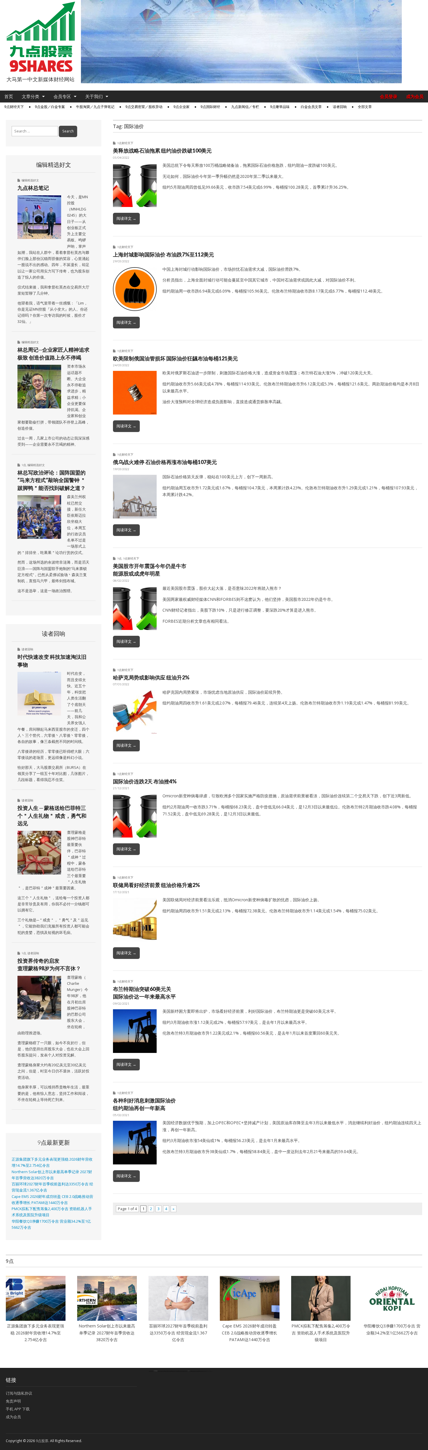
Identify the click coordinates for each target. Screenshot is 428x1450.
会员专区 (62, 96)
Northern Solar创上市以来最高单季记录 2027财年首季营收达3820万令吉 (107, 1332)
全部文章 (365, 107)
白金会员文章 (311, 107)
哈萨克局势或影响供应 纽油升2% (151, 677)
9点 (119, 558)
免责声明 (13, 1401)
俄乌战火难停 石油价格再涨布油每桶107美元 (165, 462)
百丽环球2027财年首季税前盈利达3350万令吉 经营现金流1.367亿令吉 (178, 1332)
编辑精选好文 (30, 180)
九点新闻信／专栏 (245, 107)
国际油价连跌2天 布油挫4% (145, 781)
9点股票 (42, 1440)
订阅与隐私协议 (19, 1393)
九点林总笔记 (33, 188)
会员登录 (388, 96)
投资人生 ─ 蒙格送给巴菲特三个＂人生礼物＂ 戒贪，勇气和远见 (51, 815)
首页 (8, 96)
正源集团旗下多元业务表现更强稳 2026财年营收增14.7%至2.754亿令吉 (35, 1332)
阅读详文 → (126, 218)
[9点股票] (40, 37)
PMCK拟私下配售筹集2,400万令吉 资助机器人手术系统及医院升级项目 (320, 1332)
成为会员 (415, 96)
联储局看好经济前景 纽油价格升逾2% (156, 885)
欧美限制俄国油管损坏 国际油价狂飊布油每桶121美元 (175, 358)
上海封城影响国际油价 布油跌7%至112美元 (163, 254)
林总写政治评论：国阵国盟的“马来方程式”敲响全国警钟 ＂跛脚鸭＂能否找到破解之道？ (51, 480)
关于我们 (94, 96)
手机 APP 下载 (18, 1409)
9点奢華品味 (280, 107)
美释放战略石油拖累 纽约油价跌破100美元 (162, 150)
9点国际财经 (210, 107)
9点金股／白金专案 (50, 107)
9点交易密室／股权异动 (143, 107)
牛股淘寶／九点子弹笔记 (95, 107)
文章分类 (30, 96)
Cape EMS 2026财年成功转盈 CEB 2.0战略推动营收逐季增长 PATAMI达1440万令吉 (249, 1332)
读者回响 (340, 107)
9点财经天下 (14, 107)
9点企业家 (182, 107)
